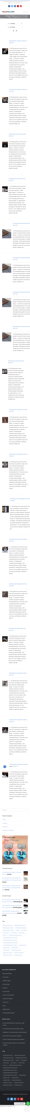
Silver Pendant (22, 932)
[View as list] (16, 30)
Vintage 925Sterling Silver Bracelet (10, 937)
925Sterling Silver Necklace (21, 927)
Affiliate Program (7, 980)
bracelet (17, 930)
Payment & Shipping (8, 998)
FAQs (4, 1005)
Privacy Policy (6, 984)
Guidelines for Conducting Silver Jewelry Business (15, 1032)
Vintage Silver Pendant (7, 955)
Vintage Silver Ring (18, 955)
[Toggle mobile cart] (24, 12)
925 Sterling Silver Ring (7, 925)
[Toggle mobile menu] (27, 12)
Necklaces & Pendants (8, 830)
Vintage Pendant (6, 950)
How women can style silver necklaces (12, 1036)
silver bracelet (24, 930)
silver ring (5, 935)
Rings (4, 819)
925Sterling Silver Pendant (8, 930)
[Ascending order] (21, 23)
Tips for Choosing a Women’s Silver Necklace (13, 1039)
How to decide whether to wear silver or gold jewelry (13, 1024)
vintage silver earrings (7, 952)
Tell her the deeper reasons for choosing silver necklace (14, 1044)
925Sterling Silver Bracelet (19, 925)
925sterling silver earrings (8, 927)
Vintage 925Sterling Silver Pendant (10, 945)
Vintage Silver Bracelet (16, 950)
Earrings (5, 823)
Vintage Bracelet (22, 945)
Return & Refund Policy (8, 995)
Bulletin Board (6, 1009)
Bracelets (5, 826)
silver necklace (14, 932)
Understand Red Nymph (8, 1013)
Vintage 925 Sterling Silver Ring (15, 935)
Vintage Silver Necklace (19, 952)
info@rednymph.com (17, 2)
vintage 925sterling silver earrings (10, 940)
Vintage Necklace (15, 947)
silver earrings (6, 932)
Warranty (5, 988)
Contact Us (5, 1002)
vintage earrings (6, 947)
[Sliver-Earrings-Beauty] (15, 836)
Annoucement (6, 991)
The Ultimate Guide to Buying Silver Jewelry (13, 1028)
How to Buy (6, 977)
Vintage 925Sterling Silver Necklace (10, 942)
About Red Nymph (7, 973)
